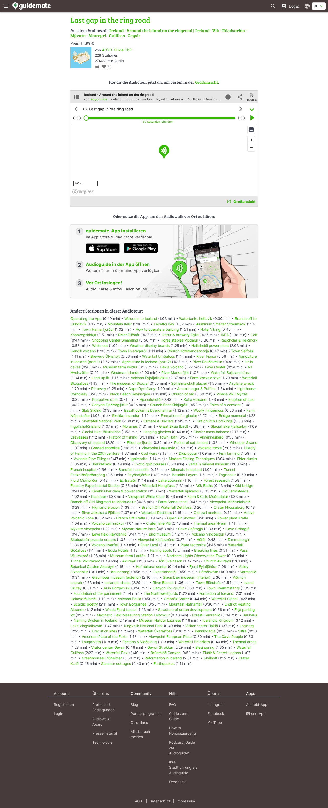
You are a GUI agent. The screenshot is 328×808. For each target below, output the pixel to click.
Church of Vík (182, 394)
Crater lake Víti (158, 523)
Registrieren (64, 704)
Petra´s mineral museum (208, 464)
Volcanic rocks (210, 448)
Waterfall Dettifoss (156, 512)
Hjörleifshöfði (150, 399)
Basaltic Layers (184, 475)
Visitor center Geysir (108, 647)
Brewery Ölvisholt (105, 356)
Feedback (177, 782)
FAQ (172, 704)
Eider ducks (247, 458)
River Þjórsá (206, 356)
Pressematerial (104, 733)
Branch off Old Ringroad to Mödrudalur (103, 502)
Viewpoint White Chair (146, 496)
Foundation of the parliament (97, 593)
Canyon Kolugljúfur (168, 588)
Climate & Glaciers (159, 421)
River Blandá (163, 582)
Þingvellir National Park (143, 626)
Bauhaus (250, 615)
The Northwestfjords (161, 593)
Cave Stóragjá (237, 529)
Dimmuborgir (238, 539)
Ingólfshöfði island (85, 426)
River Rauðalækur (207, 361)
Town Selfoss (242, 351)
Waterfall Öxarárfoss (155, 631)
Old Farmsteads (235, 491)
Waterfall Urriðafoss (158, 356)
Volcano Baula (129, 599)
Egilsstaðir (128, 480)
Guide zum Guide (178, 716)
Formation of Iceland (216, 593)
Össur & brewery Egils (180, 335)
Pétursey (98, 388)
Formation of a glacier (179, 415)
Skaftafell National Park (101, 421)
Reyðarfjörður (138, 475)
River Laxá (149, 545)
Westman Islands (125, 372)
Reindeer (98, 496)
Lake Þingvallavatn (86, 626)
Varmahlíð (248, 572)
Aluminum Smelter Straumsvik (221, 324)
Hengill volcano (83, 351)
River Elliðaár (128, 335)
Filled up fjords (139, 442)
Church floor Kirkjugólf (168, 405)
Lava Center (215, 367)
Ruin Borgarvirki (117, 588)
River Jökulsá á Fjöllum (101, 512)
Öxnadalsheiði (164, 572)
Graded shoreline (105, 448)
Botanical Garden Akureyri (92, 566)
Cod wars (149, 453)
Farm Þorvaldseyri (205, 378)
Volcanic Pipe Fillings (91, 458)
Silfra (242, 631)
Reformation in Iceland (163, 658)
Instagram (216, 704)
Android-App (257, 704)
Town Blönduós (208, 582)
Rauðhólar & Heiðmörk (239, 340)
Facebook (216, 713)
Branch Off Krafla (130, 518)
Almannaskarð (211, 437)
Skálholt (210, 658)
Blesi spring (204, 647)
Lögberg (247, 626)
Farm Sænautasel (172, 502)
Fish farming (229, 453)
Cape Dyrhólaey (141, 388)
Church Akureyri (217, 561)
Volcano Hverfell (104, 545)
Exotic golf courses (150, 464)
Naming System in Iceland (95, 620)
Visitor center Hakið (201, 626)
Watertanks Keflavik (195, 318)
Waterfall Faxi (117, 652)
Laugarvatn (91, 642)
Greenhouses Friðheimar (102, 658)
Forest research (217, 480)
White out (100, 345)
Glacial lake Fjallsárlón (229, 426)
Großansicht (206, 82)
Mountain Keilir (120, 324)
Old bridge (244, 485)
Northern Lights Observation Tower (196, 555)
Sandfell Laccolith (133, 469)
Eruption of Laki (241, 399)
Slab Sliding (91, 410)
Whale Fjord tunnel (120, 609)
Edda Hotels (118, 550)
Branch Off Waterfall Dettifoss (166, 507)
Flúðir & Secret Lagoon (222, 652)
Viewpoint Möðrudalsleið (230, 502)
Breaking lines (206, 550)
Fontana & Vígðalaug (139, 642)
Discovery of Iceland (87, 442)
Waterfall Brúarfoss (194, 642)
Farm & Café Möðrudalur (207, 496)
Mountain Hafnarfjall (185, 604)
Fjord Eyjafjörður (203, 566)
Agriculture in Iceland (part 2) (146, 361)
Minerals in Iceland (186, 469)
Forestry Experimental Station (95, 485)
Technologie (102, 742)
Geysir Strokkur (160, 647)
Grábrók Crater (176, 599)
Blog (134, 704)
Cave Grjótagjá (190, 529)
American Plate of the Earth (104, 636)
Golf (254, 335)
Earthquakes (164, 663)
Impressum (186, 801)
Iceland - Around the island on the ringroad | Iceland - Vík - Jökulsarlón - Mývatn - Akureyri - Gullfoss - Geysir (158, 32)
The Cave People (228, 636)
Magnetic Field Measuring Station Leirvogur (133, 615)
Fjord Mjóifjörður (83, 480)
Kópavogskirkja (83, 335)
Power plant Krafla (232, 518)
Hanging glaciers (157, 432)
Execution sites (104, 631)
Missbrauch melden (140, 734)
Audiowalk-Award (101, 721)
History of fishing (123, 437)
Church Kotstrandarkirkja (188, 351)
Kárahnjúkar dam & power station (119, 491)
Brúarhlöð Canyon (165, 652)
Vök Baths (204, 485)
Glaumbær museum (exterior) (116, 577)
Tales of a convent (225, 405)
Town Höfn (168, 437)
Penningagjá (205, 631)
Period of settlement (191, 442)
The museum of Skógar (129, 383)
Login (58, 713)
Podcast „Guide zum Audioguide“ (182, 747)
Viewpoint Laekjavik (158, 448)
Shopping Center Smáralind (115, 340)
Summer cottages (116, 663)
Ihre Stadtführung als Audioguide (183, 767)
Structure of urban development (185, 609)
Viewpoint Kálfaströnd (156, 539)
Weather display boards (150, 345)
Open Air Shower (181, 518)
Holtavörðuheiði (83, 599)
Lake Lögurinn (170, 480)
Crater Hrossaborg (229, 507)
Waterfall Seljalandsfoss (230, 372)
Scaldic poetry (86, 604)
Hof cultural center (151, 566)
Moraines (130, 426)
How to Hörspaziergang (182, 730)
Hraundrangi (119, 572)
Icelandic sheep (117, 582)
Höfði (201, 539)
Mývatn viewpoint (85, 529)
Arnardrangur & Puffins (196, 388)
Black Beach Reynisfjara (130, 394)
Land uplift (100, 378)
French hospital (83, 469)
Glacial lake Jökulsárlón (101, 432)
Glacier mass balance (211, 432)
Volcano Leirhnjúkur (107, 523)
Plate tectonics (193, 545)
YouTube (215, 722)
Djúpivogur (188, 453)
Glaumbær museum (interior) (186, 577)
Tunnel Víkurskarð (85, 561)
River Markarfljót (175, 372)
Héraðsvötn (208, 572)
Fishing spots (161, 550)
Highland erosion (106, 507)
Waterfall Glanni (224, 599)
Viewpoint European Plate (170, 636)
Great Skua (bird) (173, 426)
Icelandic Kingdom (217, 620)
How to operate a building (157, 329)
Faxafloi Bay (164, 324)
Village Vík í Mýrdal (232, 394)
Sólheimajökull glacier (189, 383)
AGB (138, 801)
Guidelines (139, 722)
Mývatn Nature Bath (139, 529)
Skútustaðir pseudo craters (93, 539)
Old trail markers (207, 512)
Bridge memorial (232, 415)
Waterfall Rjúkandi (184, 491)
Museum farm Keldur (120, 367)
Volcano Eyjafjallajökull (149, 378)
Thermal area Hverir (209, 523)
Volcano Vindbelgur (208, 534)
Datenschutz (160, 801)
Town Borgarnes (132, 604)
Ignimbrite (138, 458)
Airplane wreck (241, 383)
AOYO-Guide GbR (117, 50)
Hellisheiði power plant (210, 345)
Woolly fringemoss (208, 410)
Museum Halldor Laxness (160, 620)
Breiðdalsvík (101, 464)
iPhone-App (256, 713)
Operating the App (86, 318)
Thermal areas (244, 642)
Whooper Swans (243, 442)
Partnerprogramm (145, 713)
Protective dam (105, 399)
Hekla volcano (171, 367)
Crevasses (79, 437)
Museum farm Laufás (127, 555)
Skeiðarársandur (125, 415)
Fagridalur (227, 475)
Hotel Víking (210, 329)
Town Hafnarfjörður (98, 329)
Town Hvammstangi (223, 588)
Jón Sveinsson (170, 561)
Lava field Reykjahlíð (109, 534)
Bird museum (160, 534)
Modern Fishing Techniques (192, 458)
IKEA (225, 335)
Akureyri (129, 561)
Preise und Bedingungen (103, 707)
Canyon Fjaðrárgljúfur (110, 405)
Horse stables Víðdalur (179, 340)
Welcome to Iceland (140, 318)
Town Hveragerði (132, 351)
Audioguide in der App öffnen (118, 264)
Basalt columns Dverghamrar (148, 410)
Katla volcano (195, 399)
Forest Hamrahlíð (206, 615)
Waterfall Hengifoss (158, 485)
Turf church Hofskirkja (214, 421)
